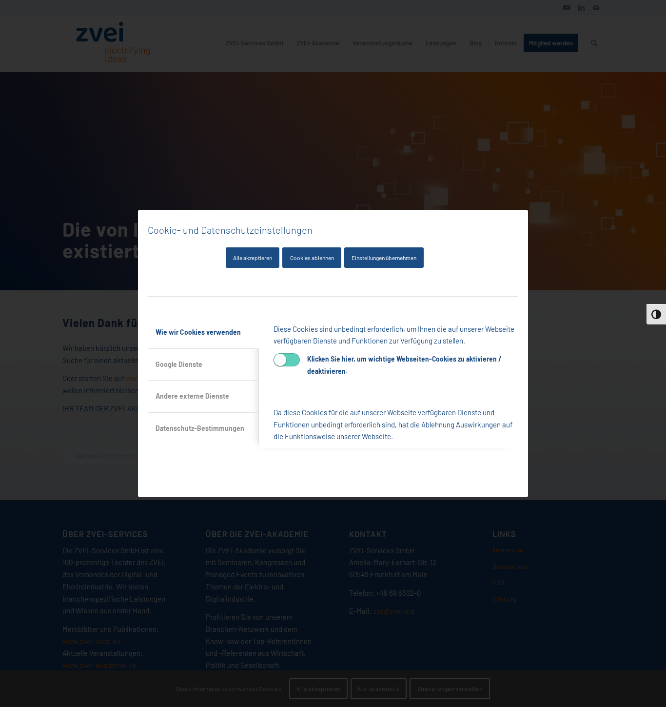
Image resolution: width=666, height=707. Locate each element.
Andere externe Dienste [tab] (192, 396)
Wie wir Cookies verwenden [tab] (198, 332)
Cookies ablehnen (312, 257)
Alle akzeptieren (252, 257)
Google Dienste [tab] (179, 364)
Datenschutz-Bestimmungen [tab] (200, 428)
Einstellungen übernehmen (384, 257)
